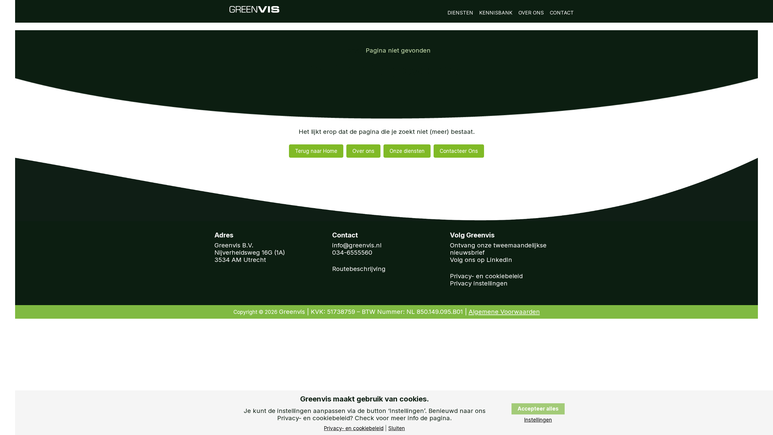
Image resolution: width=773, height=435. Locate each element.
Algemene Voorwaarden (504, 311)
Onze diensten (407, 151)
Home (351, 50)
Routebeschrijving (359, 268)
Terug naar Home (316, 151)
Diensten (460, 13)
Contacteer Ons (459, 151)
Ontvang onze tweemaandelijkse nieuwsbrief (498, 248)
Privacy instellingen (479, 283)
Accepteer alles (538, 409)
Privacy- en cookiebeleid (486, 276)
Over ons (363, 151)
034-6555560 (352, 252)
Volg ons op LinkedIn (481, 259)
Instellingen (538, 420)
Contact (562, 13)
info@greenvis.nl (356, 245)
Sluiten (396, 428)
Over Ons (531, 13)
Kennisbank (495, 13)
